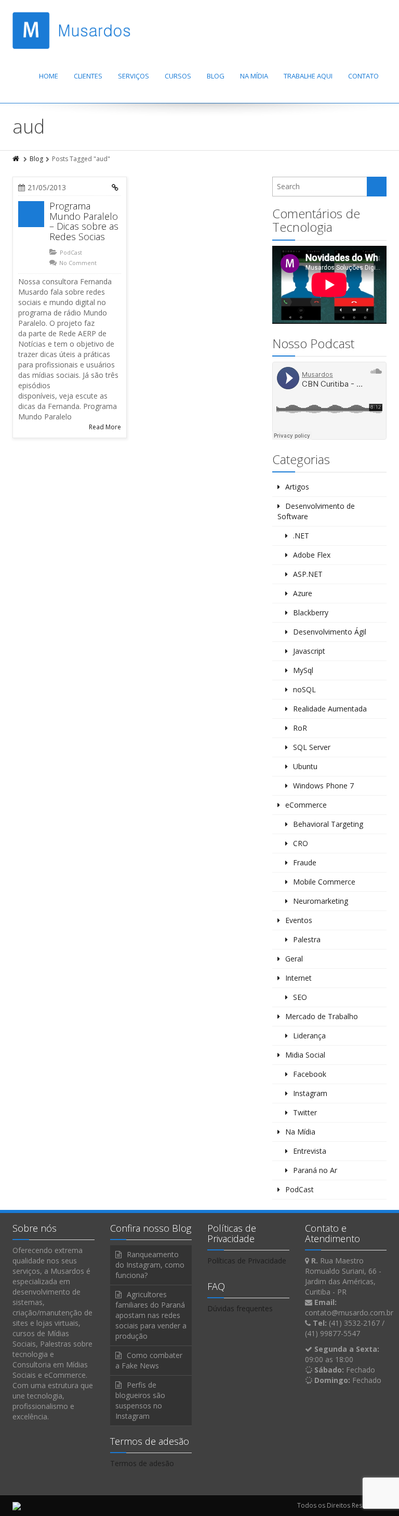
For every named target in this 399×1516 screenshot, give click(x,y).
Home (48, 76)
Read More (105, 427)
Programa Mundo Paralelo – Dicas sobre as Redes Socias (83, 221)
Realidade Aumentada (330, 709)
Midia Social (305, 1055)
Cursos (178, 76)
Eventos (298, 920)
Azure (302, 593)
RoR (300, 728)
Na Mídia (254, 76)
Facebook (309, 1074)
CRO (300, 843)
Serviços (133, 76)
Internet (298, 978)
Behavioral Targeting (328, 824)
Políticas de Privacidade (246, 1260)
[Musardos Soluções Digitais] (71, 30)
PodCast (71, 252)
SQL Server (311, 747)
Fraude (304, 862)
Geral (294, 959)
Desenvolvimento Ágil (329, 632)
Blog (215, 76)
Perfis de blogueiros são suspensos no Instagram (140, 1400)
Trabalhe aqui (308, 76)
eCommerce (306, 805)
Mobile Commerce (324, 882)
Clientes (88, 76)
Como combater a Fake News (148, 1360)
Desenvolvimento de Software (316, 511)
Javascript (309, 651)
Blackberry (310, 612)
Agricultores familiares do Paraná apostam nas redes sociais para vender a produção (151, 1315)
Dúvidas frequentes (240, 1308)
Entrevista (309, 1151)
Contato (363, 76)
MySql (303, 670)
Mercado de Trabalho (321, 1016)
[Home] (16, 158)
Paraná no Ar (315, 1170)
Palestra (307, 939)
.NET (301, 536)
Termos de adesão (142, 1463)
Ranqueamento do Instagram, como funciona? (149, 1264)
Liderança (309, 1035)
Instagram (310, 1093)
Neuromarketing (320, 901)
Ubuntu (305, 766)
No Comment (78, 263)
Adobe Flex (311, 555)
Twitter (305, 1112)
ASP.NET (308, 574)
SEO (300, 997)
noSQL (304, 689)
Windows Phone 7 (323, 785)
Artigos (297, 487)
